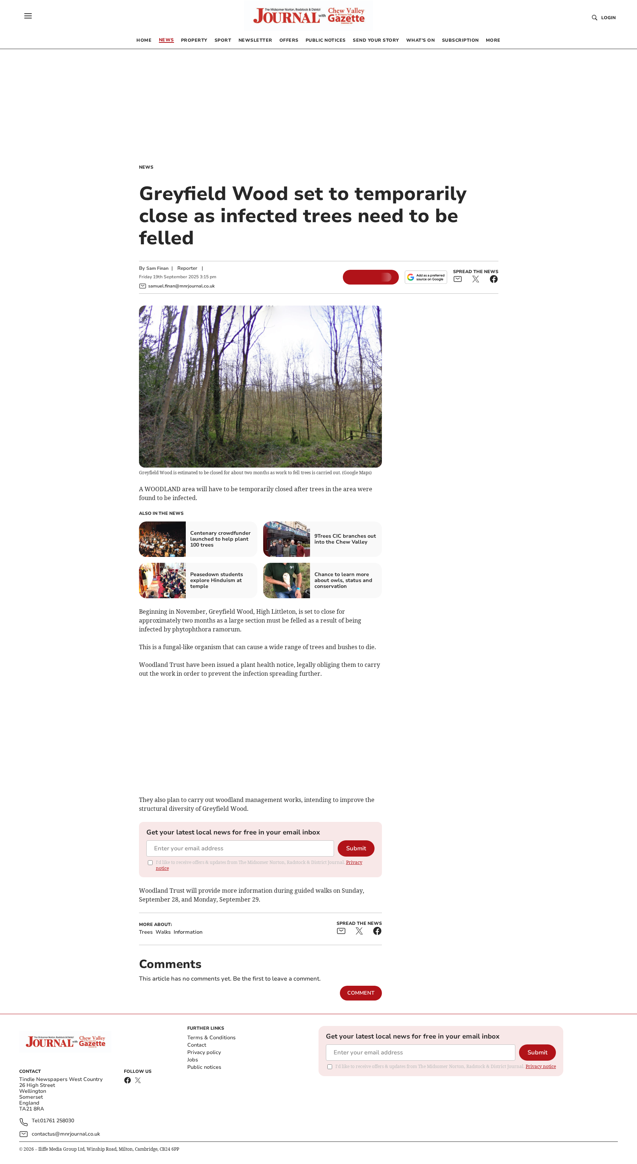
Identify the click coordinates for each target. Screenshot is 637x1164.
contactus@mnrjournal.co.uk (66, 1133)
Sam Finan (157, 268)
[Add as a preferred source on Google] (426, 277)
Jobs (192, 1059)
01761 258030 (57, 1121)
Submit (356, 848)
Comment (361, 992)
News (146, 167)
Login (608, 17)
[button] (28, 16)
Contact (196, 1044)
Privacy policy (204, 1052)
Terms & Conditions (211, 1037)
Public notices (204, 1067)
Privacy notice (541, 1066)
